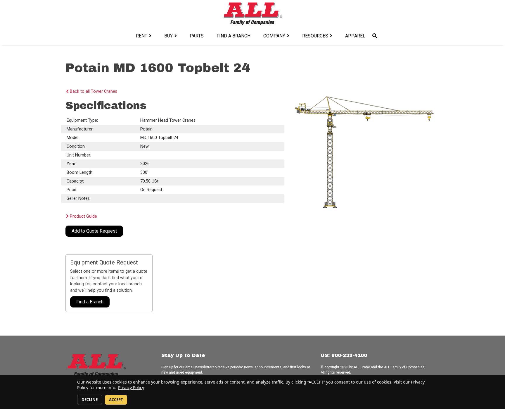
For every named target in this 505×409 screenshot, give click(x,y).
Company (274, 36)
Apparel (355, 36)
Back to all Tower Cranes (93, 91)
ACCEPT (116, 399)
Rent (141, 36)
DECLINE (90, 399)
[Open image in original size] (252, 13)
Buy (168, 36)
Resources (315, 36)
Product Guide (83, 216)
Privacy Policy (131, 387)
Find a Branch (233, 36)
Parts (197, 36)
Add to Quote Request (94, 231)
